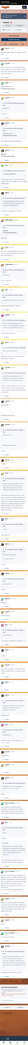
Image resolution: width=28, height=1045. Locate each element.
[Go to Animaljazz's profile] (2, 368)
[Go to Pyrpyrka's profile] (2, 612)
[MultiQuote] (2, 58)
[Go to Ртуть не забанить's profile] (2, 803)
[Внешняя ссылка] (8, 88)
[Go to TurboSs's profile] (2, 49)
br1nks (7, 247)
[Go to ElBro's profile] (2, 625)
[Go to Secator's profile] (2, 650)
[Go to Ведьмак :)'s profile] (2, 599)
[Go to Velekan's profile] (2, 544)
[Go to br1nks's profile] (2, 248)
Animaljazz (8, 367)
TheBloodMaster (9, 220)
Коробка (7, 123)
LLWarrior (7, 97)
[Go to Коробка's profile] (2, 123)
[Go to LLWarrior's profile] (2, 98)
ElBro (6, 624)
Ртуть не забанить (10, 803)
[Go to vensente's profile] (2, 150)
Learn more (3, 2)
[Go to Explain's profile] (2, 83)
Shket (6, 165)
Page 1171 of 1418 (13, 44)
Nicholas (7, 460)
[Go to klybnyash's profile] (2, 425)
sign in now (10, 990)
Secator (7, 649)
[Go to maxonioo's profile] (2, 64)
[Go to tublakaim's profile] (2, 315)
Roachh (7, 682)
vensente (7, 150)
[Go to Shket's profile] (2, 166)
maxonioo (7, 63)
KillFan (6, 518)
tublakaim (7, 314)
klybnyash (7, 424)
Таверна (19, 30)
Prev (5, 44)
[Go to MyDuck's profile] (2, 193)
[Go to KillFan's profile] (2, 519)
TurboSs (7, 48)
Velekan (7, 544)
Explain (7, 82)
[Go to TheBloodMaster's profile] (2, 220)
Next (23, 44)
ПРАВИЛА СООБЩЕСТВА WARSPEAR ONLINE (9, 16)
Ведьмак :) (8, 598)
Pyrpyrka (7, 611)
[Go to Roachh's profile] (2, 682)
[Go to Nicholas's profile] (2, 460)
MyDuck (7, 192)
